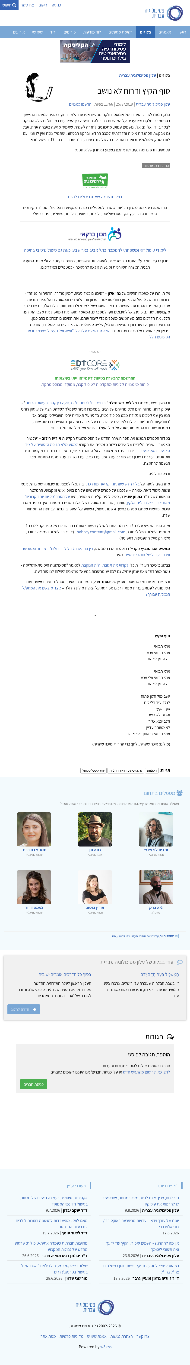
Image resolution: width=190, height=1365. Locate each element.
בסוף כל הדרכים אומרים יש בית (64, 974)
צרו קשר (27, 5)
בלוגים (145, 32)
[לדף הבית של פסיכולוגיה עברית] (164, 13)
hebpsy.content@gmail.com (101, 531)
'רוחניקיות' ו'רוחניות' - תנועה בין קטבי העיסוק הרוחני (66, 402)
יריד (53, 32)
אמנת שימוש (97, 1336)
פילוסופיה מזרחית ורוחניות (126, 770)
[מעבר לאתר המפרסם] (95, 51)
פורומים (70, 32)
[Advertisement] (95, 1131)
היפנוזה (152, 770)
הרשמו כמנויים (80, 104)
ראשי (182, 32)
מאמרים (164, 32)
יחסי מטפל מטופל (93, 770)
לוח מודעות (92, 32)
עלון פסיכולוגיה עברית (137, 75)
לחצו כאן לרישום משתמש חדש (146, 1072)
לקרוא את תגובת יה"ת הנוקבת (105, 565)
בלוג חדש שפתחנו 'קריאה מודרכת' (112, 484)
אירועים (19, 32)
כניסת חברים (34, 1084)
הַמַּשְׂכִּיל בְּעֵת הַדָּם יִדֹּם (159, 974)
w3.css (105, 1346)
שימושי (37, 32)
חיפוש (7, 5)
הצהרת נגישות (121, 1336)
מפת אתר (48, 1336)
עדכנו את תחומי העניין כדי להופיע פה (143, 936)
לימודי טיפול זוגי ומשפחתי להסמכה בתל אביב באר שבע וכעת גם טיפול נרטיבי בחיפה (95, 250)
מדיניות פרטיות (71, 1336)
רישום (42, 5)
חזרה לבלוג (20, 1009)
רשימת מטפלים (120, 32)
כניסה (56, 5)
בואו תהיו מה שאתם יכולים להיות (95, 197)
